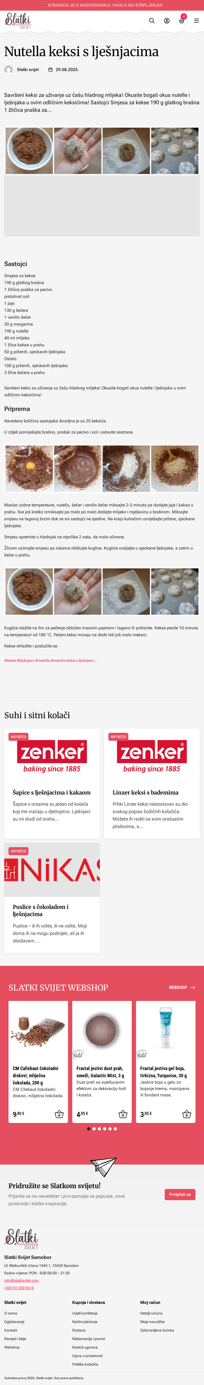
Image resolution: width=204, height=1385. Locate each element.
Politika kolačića (85, 1364)
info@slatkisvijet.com (21, 1280)
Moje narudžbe (152, 1322)
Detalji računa (151, 1313)
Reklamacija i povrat (88, 1339)
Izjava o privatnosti (87, 1356)
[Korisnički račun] (167, 21)
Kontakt (10, 1330)
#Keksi (10, 660)
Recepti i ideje (15, 1339)
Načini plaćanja (84, 1322)
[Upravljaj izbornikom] (196, 21)
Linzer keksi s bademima (145, 792)
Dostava (79, 1330)
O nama (10, 1313)
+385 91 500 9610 (19, 1288)
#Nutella (42, 660)
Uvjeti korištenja (84, 1313)
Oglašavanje (14, 1322)
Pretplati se (180, 1194)
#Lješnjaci (25, 660)
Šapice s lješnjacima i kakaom (52, 792)
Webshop (12, 1347)
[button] (59, 1114)
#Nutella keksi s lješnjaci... (73, 660)
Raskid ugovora (85, 1347)
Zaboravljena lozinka (157, 1330)
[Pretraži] (152, 21)
